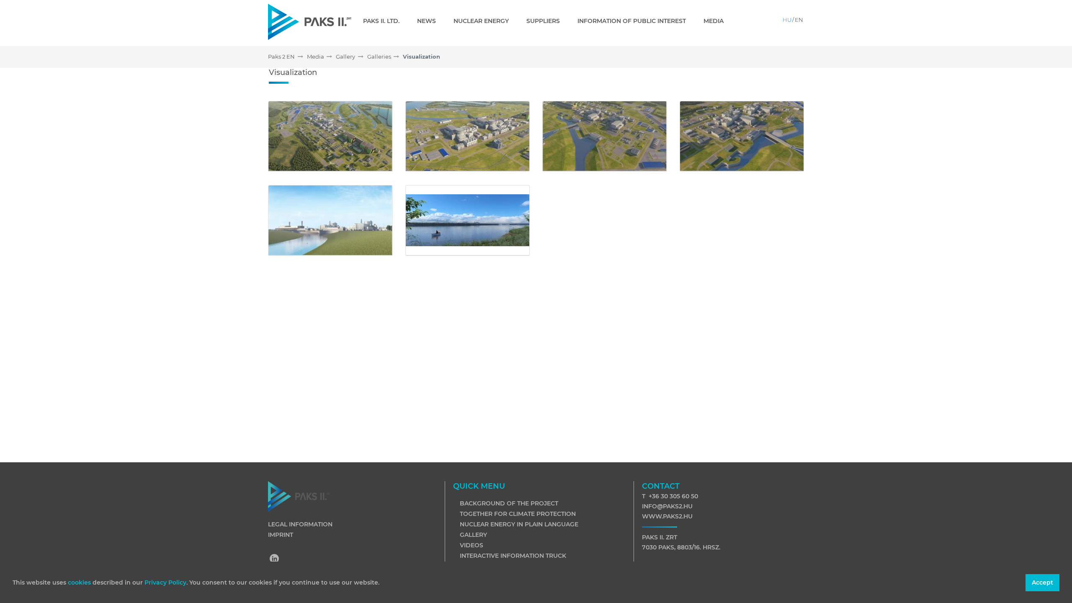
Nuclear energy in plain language (519, 524)
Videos (471, 545)
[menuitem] (385, 21)
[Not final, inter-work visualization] (330, 136)
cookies (80, 582)
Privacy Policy (165, 582)
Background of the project (509, 503)
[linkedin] (274, 559)
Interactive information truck (513, 555)
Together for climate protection (518, 514)
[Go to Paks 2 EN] (309, 21)
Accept (1042, 582)
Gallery (473, 535)
